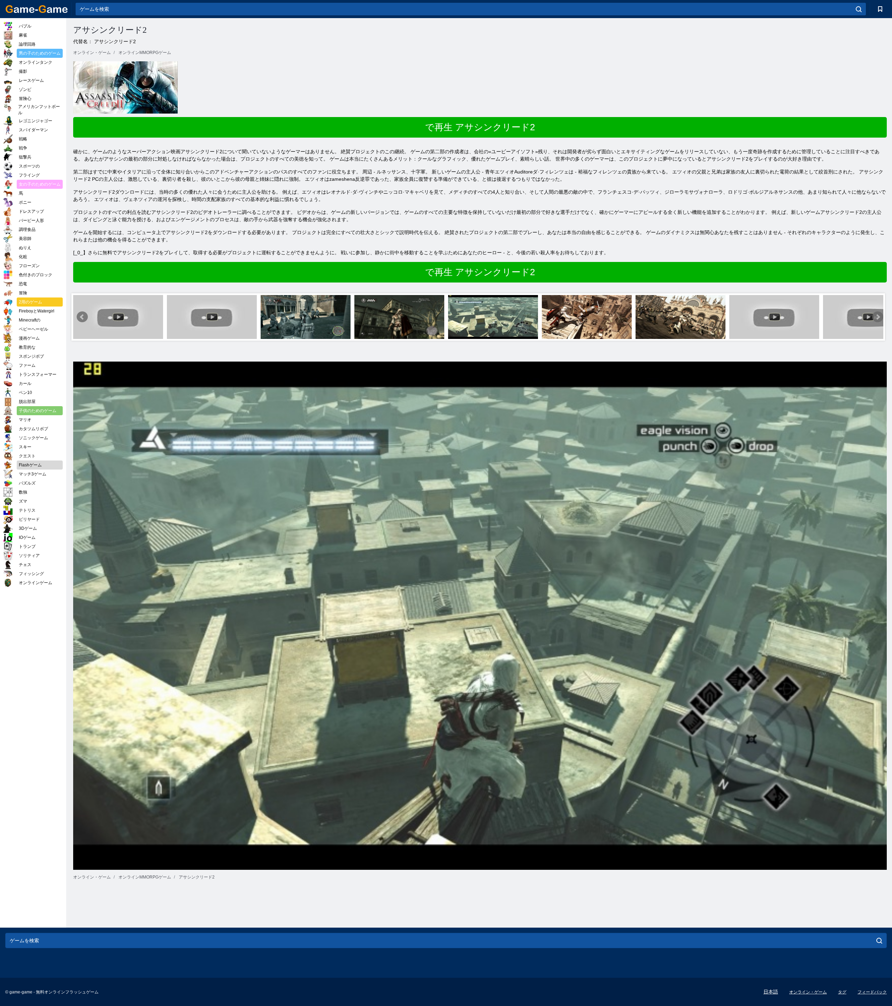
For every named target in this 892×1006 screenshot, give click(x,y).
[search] (858, 9)
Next (877, 317)
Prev (82, 317)
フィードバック (872, 992)
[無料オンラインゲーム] (36, 9)
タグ (842, 992)
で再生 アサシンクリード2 (480, 127)
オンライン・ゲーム (808, 992)
